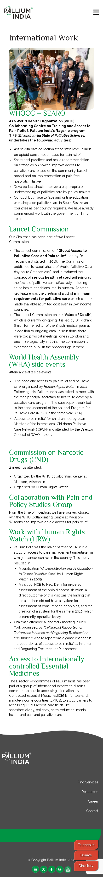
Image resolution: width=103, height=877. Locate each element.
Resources (90, 792)
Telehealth (86, 845)
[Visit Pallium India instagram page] (59, 869)
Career (93, 801)
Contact (92, 811)
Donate (86, 855)
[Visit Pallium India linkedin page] (35, 869)
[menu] (96, 12)
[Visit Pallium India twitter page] (43, 869)
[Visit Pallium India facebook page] (51, 869)
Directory (86, 866)
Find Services (88, 782)
